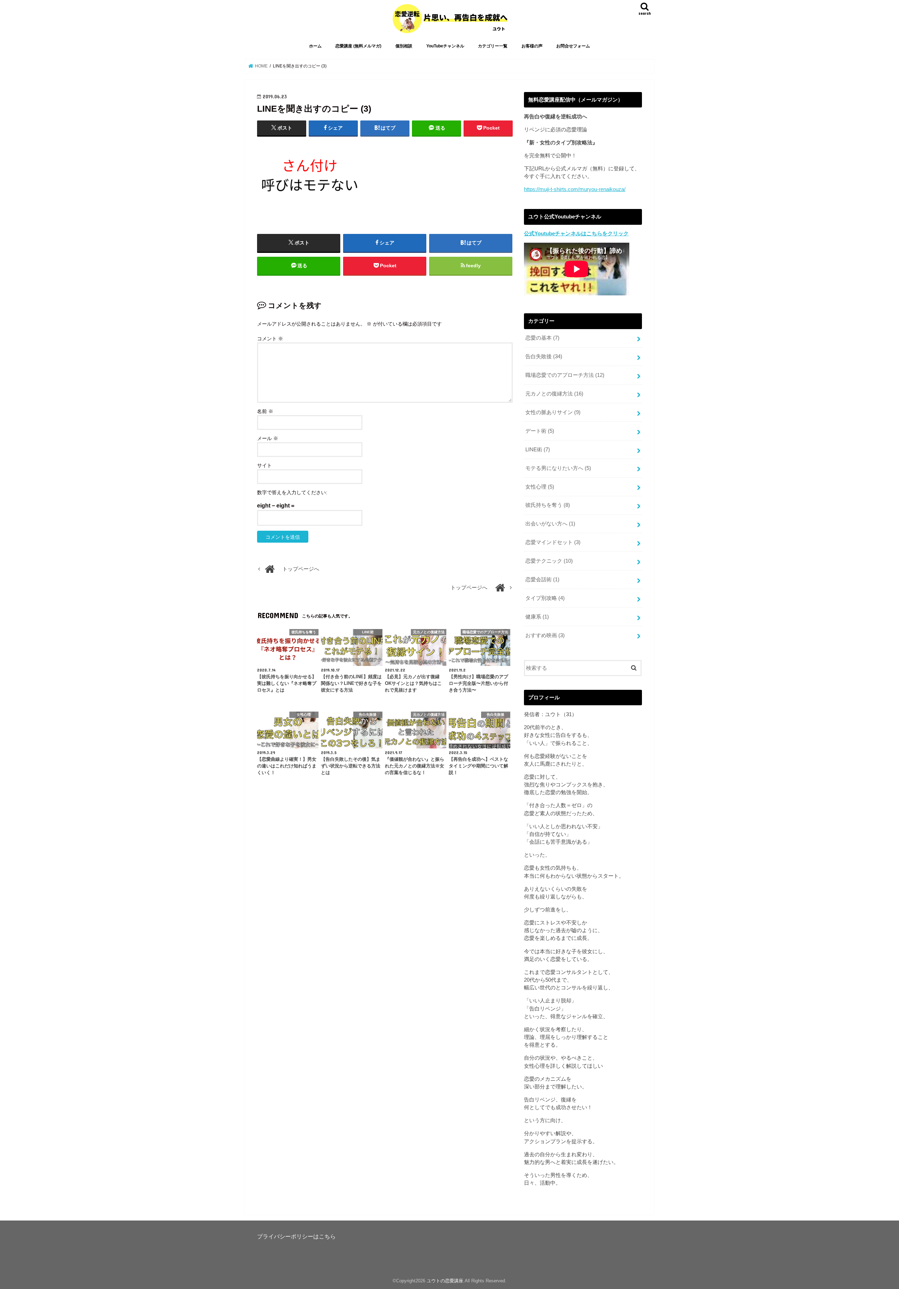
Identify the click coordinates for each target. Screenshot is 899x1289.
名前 (265, 411)
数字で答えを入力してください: (292, 492)
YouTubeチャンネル (445, 46)
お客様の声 (532, 46)
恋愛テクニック (549, 561)
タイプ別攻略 (545, 598)
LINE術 (537, 449)
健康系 (537, 617)
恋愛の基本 (542, 338)
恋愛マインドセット (552, 542)
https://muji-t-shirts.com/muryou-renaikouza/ (574, 189)
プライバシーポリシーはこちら (296, 1236)
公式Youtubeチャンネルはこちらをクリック (576, 233)
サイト (264, 465)
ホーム (315, 46)
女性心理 (539, 487)
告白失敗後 (543, 356)
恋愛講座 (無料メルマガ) (358, 46)
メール (267, 438)
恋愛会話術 (542, 579)
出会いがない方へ (550, 523)
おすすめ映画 (545, 635)
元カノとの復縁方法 (554, 394)
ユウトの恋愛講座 (445, 1280)
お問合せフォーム (573, 46)
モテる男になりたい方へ (558, 468)
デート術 (539, 431)
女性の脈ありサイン (552, 412)
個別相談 (403, 46)
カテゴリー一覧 (492, 46)
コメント (270, 338)
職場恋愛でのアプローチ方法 (564, 375)
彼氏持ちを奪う (547, 505)
